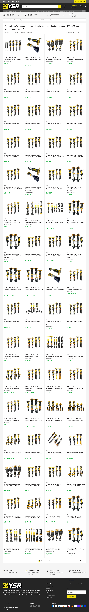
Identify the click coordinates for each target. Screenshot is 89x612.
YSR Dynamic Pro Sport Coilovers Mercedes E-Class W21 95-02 (32, 355)
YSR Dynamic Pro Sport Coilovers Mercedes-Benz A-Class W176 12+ (11, 355)
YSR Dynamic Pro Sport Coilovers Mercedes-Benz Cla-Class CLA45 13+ (54, 124)
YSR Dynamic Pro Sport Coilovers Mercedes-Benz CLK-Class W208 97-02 (55, 156)
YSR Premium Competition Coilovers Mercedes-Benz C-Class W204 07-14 (54, 387)
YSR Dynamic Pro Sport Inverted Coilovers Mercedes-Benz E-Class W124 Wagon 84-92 (34, 289)
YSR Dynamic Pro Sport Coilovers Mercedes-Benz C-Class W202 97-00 (33, 124)
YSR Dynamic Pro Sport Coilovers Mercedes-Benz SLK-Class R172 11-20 (75, 322)
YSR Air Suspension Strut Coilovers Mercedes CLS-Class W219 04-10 (12, 485)
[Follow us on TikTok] (39, 606)
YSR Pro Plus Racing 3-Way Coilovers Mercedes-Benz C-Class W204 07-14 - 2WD (54, 420)
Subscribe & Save (81, 1)
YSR (5, 55)
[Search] (59, 6)
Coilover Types (49, 583)
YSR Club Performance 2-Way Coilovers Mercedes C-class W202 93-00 (34, 516)
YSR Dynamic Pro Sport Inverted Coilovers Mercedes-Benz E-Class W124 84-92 (13, 289)
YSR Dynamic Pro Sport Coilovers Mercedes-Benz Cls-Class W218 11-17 (12, 92)
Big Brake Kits (49, 586)
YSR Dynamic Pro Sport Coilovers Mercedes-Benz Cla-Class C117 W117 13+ (75, 387)
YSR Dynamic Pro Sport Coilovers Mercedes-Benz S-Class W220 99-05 (54, 187)
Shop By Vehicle (12, 11)
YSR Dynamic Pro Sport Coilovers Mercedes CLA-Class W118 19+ (53, 485)
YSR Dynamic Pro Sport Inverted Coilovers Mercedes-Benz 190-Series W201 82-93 (33, 420)
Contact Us (71, 11)
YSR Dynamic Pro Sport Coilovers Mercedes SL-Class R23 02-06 (32, 485)
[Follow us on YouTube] (36, 606)
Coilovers (22, 11)
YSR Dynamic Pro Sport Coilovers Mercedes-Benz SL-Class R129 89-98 (33, 387)
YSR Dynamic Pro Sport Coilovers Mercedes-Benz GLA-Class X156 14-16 (12, 322)
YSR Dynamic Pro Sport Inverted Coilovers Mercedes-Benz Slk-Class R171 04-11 (75, 256)
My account (73, 7)
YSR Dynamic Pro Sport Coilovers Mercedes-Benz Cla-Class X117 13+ (74, 92)
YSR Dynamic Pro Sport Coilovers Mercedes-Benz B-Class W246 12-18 (33, 156)
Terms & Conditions (50, 595)
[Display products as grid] (81, 32)
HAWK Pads (56, 11)
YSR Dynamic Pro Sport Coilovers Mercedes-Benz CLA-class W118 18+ (75, 58)
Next (81, 560)
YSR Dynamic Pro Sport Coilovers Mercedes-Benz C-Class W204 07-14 (33, 322)
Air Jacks (36, 11)
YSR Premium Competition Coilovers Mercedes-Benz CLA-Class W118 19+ (54, 516)
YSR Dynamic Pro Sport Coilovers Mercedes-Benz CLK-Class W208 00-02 (13, 187)
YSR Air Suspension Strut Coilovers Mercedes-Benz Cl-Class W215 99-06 (54, 58)
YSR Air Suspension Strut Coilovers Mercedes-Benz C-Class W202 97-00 (54, 548)
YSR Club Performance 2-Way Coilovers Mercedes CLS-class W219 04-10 (13, 387)
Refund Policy (49, 592)
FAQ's (83, 11)
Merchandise (63, 11)
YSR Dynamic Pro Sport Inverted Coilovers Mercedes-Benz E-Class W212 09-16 (76, 222)
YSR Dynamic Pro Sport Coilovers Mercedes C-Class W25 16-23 (11, 156)
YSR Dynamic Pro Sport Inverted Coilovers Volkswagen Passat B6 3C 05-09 (76, 549)
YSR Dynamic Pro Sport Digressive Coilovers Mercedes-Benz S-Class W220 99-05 (33, 188)
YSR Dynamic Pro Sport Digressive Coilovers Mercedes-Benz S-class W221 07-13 (55, 289)
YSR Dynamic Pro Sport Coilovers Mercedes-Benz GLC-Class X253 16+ (12, 221)
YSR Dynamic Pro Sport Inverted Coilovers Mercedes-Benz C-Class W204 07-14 (74, 188)
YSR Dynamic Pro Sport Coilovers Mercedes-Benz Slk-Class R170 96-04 (33, 548)
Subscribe (71, 596)
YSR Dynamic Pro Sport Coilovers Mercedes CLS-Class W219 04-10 (74, 288)
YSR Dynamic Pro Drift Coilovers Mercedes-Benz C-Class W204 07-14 (54, 453)
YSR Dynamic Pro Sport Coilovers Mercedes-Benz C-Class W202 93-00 (75, 124)
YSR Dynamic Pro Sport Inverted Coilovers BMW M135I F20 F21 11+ (74, 516)
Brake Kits (29, 11)
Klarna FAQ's (49, 597)
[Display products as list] (83, 32)
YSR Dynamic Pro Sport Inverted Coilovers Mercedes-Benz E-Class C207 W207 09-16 (13, 256)
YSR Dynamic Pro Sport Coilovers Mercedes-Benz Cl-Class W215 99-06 (12, 58)
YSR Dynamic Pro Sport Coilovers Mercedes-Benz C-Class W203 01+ (53, 92)
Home (5, 11)
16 (49, 560)
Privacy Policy (49, 590)
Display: (23, 32)
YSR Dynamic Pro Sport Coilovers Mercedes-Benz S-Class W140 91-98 (33, 255)
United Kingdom (7, 603)
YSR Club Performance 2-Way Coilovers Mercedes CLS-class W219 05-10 (13, 453)
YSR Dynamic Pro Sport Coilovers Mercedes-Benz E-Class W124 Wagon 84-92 (54, 222)
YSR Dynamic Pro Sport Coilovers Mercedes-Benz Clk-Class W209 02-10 (33, 453)
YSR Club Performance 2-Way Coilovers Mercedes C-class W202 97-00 (76, 485)
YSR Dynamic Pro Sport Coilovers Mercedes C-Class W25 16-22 (11, 124)
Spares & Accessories (45, 11)
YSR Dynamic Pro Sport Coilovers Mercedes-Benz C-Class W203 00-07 (75, 156)
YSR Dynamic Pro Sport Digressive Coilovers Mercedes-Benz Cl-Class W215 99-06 (33, 59)
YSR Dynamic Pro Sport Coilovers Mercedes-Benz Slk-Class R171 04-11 (12, 548)
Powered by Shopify (7, 609)
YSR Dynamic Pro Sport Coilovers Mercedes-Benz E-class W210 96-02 (12, 516)
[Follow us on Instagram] (34, 606)
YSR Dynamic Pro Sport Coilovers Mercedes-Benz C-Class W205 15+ (32, 92)
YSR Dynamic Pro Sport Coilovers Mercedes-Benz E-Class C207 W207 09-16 (55, 323)
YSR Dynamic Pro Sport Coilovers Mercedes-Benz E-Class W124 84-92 (54, 355)
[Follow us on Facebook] (31, 606)
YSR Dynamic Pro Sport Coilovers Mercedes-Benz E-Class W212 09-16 (33, 221)
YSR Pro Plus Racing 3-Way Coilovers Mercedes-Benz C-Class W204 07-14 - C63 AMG (75, 420)
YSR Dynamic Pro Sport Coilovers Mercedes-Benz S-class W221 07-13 (75, 355)
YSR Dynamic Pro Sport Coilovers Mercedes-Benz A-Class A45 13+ (11, 419)
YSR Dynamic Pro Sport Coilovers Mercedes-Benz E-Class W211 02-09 (54, 255)
